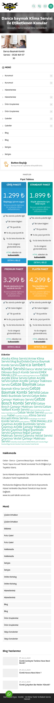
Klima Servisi (37, 415)
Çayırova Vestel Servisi (37, 435)
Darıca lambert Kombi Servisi (23, 367)
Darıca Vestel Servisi (38, 369)
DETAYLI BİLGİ (13, 261)
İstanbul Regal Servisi (8, 444)
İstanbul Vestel (20, 444)
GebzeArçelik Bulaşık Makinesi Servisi (28, 376)
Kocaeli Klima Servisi (14, 418)
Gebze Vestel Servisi (31, 412)
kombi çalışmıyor (24, 422)
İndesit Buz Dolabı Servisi (18, 442)
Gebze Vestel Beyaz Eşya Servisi (40, 410)
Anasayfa (11, 28)
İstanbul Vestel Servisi (32, 444)
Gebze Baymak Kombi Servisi (20, 391)
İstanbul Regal (43, 442)
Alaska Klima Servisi (14, 358)
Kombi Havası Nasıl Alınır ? (30, 673)
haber (11, 415)
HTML (8, 253)
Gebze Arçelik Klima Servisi (24, 377)
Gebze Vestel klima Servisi (9, 413)
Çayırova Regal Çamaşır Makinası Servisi (21, 434)
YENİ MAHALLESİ (41, 421)
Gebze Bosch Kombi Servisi (23, 402)
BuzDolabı (23, 361)
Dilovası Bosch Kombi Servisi (20, 372)
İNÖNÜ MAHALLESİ (32, 442)
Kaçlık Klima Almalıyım (22, 416)
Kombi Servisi (10, 421)
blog (13, 361)
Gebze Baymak (23, 385)
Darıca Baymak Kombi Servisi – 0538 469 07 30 (14, 55)
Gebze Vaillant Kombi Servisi (26, 408)
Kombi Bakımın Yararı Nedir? (37, 419)
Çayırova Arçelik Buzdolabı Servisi (23, 424)
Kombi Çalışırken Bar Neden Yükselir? (34, 685)
